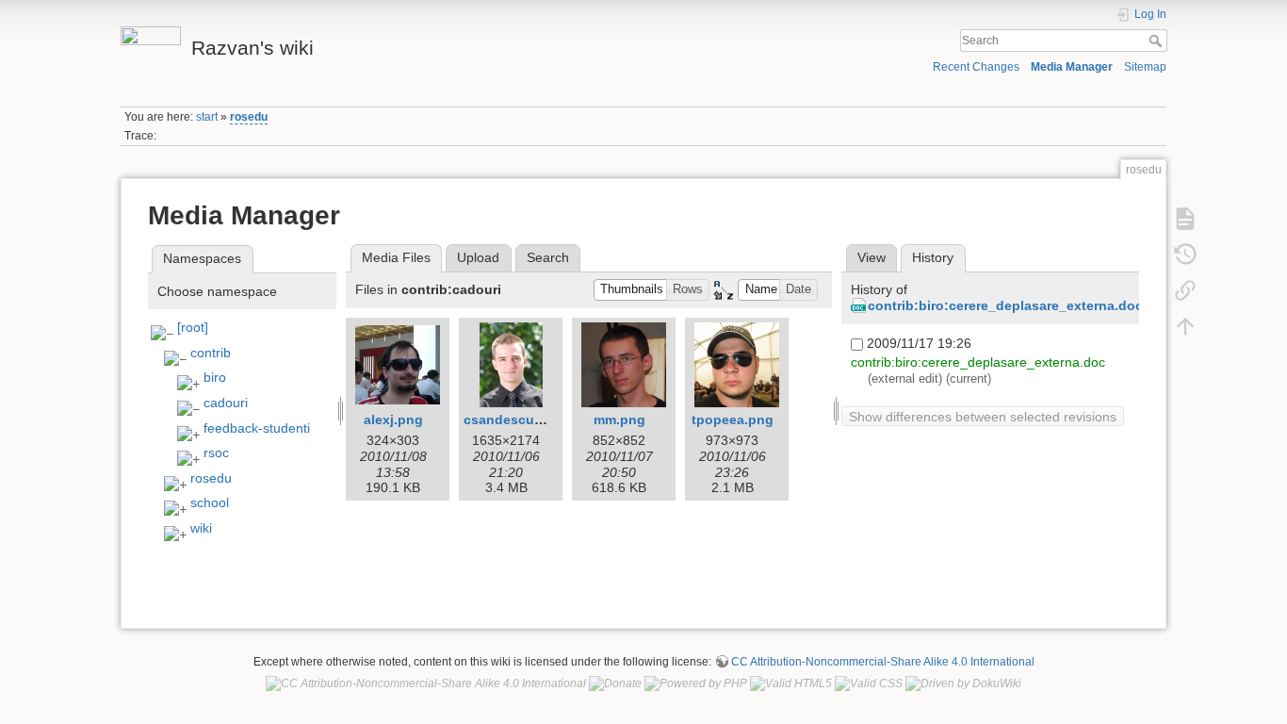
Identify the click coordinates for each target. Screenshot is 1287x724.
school (209, 502)
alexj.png (393, 419)
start (207, 116)
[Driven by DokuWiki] (963, 683)
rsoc (216, 452)
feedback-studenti (257, 428)
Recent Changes (976, 67)
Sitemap (1145, 67)
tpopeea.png (733, 419)
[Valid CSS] (869, 683)
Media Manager (1072, 67)
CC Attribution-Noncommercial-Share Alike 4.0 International (882, 661)
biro (215, 377)
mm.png (619, 419)
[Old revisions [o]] (1185, 254)
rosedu (249, 116)
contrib (210, 352)
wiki (201, 527)
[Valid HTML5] (791, 683)
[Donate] (615, 683)
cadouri (226, 402)
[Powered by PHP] (695, 683)
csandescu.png (513, 419)
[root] (192, 327)
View (871, 257)
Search (1157, 40)
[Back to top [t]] (1185, 325)
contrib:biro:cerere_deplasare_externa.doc (1005, 305)
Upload (478, 257)
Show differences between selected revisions (982, 416)
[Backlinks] (1185, 289)
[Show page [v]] (1185, 218)
